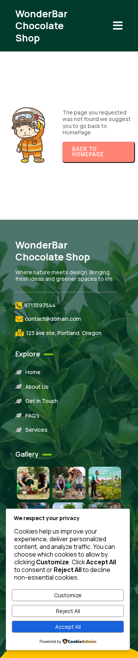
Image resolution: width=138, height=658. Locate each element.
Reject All (68, 611)
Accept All (68, 626)
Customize (68, 595)
